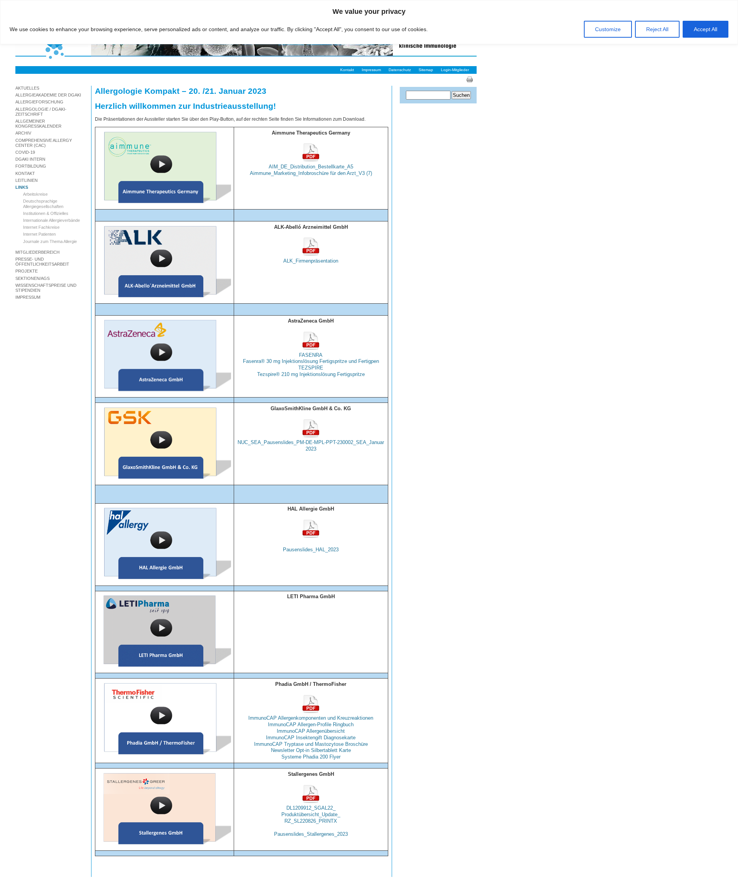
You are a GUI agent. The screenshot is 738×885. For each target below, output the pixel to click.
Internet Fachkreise (41, 227)
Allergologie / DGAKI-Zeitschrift (40, 111)
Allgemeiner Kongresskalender (38, 123)
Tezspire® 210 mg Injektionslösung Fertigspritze (311, 374)
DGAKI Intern (30, 159)
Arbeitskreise (35, 194)
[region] (369, 22)
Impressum (371, 70)
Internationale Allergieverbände (51, 220)
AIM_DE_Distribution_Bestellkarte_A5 (311, 167)
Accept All (705, 29)
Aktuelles (27, 88)
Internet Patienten (39, 234)
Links (21, 187)
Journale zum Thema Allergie (50, 241)
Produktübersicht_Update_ (310, 814)
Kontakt (347, 70)
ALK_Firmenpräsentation (310, 261)
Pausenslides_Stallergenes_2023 (311, 834)
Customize (608, 29)
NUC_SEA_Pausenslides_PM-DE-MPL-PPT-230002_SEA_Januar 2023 (311, 445)
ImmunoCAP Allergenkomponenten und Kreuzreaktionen (310, 718)
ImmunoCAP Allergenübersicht (311, 731)
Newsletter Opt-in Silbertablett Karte (311, 750)
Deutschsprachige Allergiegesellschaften (43, 203)
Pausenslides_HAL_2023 (311, 549)
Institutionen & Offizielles (45, 213)
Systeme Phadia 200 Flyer (311, 757)
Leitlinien (26, 180)
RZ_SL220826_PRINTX (310, 821)
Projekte (26, 271)
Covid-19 (25, 152)
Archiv (23, 133)
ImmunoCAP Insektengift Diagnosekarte (311, 737)
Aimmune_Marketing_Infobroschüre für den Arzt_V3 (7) (311, 173)
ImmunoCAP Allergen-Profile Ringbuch (311, 724)
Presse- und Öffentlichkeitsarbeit (42, 261)
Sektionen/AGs (32, 278)
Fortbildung (30, 166)
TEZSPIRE (310, 368)
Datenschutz (400, 70)
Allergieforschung (39, 102)
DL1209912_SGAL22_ (311, 808)
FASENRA (310, 355)
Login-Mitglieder (455, 70)
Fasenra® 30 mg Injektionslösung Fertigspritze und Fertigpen (311, 361)
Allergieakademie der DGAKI (48, 95)
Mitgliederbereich (37, 252)
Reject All (657, 29)
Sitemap (426, 70)
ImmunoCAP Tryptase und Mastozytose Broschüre (311, 744)
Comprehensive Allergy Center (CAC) (43, 143)
